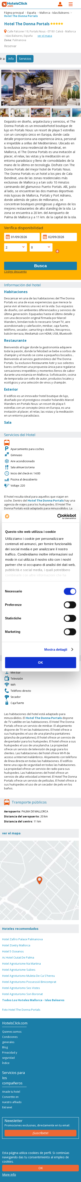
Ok (40, 1168)
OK (40, 662)
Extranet (7, 1107)
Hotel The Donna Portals (21, 16)
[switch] (70, 604)
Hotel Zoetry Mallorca (16, 945)
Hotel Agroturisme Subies (18, 970)
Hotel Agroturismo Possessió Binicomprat (29, 982)
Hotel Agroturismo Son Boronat (22, 994)
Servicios (25, 59)
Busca (40, 265)
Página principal (14, 13)
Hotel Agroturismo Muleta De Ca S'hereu (28, 976)
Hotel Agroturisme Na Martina (21, 963)
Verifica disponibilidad (23, 228)
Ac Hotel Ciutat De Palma (18, 957)
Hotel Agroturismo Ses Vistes (21, 988)
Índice (6, 1063)
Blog (5, 1047)
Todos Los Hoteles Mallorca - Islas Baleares (33, 1000)
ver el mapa (45, 36)
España (31, 13)
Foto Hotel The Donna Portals (21, 1010)
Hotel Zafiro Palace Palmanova (22, 939)
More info (9, 1174)
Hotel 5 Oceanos (13, 951)
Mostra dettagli (55, 649)
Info (11, 59)
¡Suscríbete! (40, 1133)
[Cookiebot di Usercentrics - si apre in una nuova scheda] (57, 516)
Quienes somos (11, 1032)
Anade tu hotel (11, 1092)
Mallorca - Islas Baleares (54, 13)
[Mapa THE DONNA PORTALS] (39, 880)
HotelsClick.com (15, 4)
